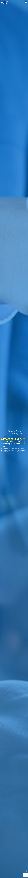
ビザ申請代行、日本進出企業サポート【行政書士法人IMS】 (4, 2)
